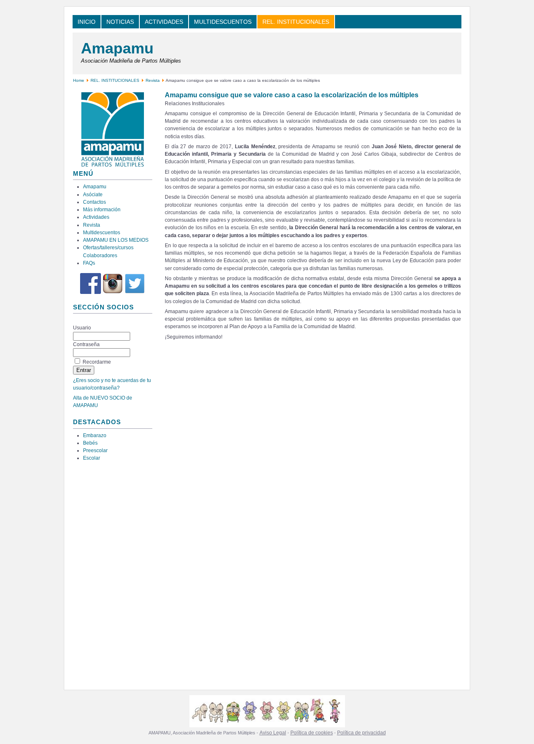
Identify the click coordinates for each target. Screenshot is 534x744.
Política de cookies (311, 733)
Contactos (94, 202)
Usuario (82, 328)
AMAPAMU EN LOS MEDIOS (116, 240)
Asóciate (93, 194)
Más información (102, 210)
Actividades (96, 217)
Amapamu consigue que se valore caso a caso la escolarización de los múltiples (291, 95)
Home (78, 80)
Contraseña (86, 344)
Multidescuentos (101, 232)
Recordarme (97, 362)
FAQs (89, 263)
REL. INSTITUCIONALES (115, 80)
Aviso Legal (272, 733)
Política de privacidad (361, 733)
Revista (153, 80)
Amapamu (117, 48)
